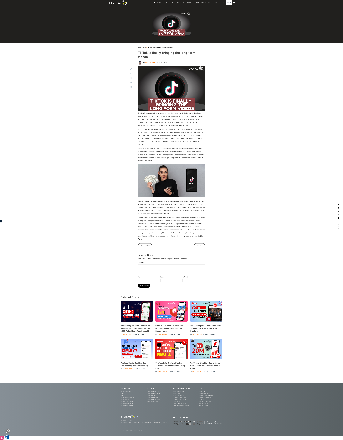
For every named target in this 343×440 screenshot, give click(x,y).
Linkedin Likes (203, 403)
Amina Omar (127, 334)
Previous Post (145, 246)
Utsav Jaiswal (150, 62)
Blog (144, 47)
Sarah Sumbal (162, 334)
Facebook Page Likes (153, 391)
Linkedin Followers (205, 401)
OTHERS (202, 388)
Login (229, 2)
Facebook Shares (152, 401)
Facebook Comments (153, 397)
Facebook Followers (153, 399)
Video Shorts (177, 401)
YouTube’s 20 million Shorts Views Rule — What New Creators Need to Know (205, 366)
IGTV (122, 393)
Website (186, 277)
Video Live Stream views (181, 405)
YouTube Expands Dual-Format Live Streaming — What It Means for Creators (205, 328)
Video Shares (177, 407)
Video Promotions (181, 388)
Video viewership (178, 391)
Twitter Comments (205, 397)
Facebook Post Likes (153, 393)
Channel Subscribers (179, 397)
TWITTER (202, 391)
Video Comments (178, 395)
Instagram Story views (128, 403)
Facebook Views (152, 395)
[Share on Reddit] (131, 82)
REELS (122, 395)
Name (140, 277)
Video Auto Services (179, 403)
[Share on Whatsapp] (131, 87)
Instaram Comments (127, 401)
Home (139, 47)
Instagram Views (126, 399)
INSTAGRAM (125, 388)
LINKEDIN (202, 399)
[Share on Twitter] (131, 69)
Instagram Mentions (127, 405)
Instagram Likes (126, 391)
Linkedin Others (204, 405)
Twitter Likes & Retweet (207, 395)
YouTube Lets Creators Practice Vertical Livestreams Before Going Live (170, 366)
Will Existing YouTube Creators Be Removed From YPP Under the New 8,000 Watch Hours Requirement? (136, 328)
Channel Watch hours (180, 399)
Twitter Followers (205, 393)
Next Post (199, 246)
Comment (142, 263)
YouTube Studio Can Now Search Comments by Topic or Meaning (135, 364)
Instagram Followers (127, 397)
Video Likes (176, 393)
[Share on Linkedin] (131, 78)
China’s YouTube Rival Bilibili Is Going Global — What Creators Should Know (169, 328)
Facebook (151, 388)
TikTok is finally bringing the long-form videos (160, 47)
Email (162, 277)
